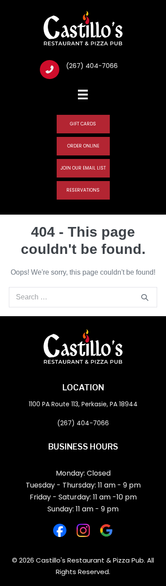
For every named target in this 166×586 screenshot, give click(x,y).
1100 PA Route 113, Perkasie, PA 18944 (83, 404)
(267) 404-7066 (83, 423)
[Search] (145, 297)
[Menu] (82, 93)
